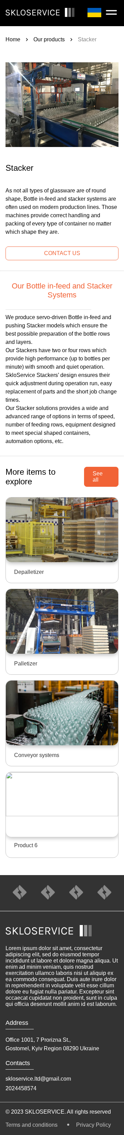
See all (98, 477)
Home (13, 39)
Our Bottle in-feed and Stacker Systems (62, 290)
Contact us (62, 253)
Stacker (87, 39)
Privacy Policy (93, 1125)
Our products (49, 39)
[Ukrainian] (94, 15)
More (98, 508)
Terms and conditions (32, 1125)
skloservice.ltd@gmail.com (38, 1079)
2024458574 (21, 1088)
